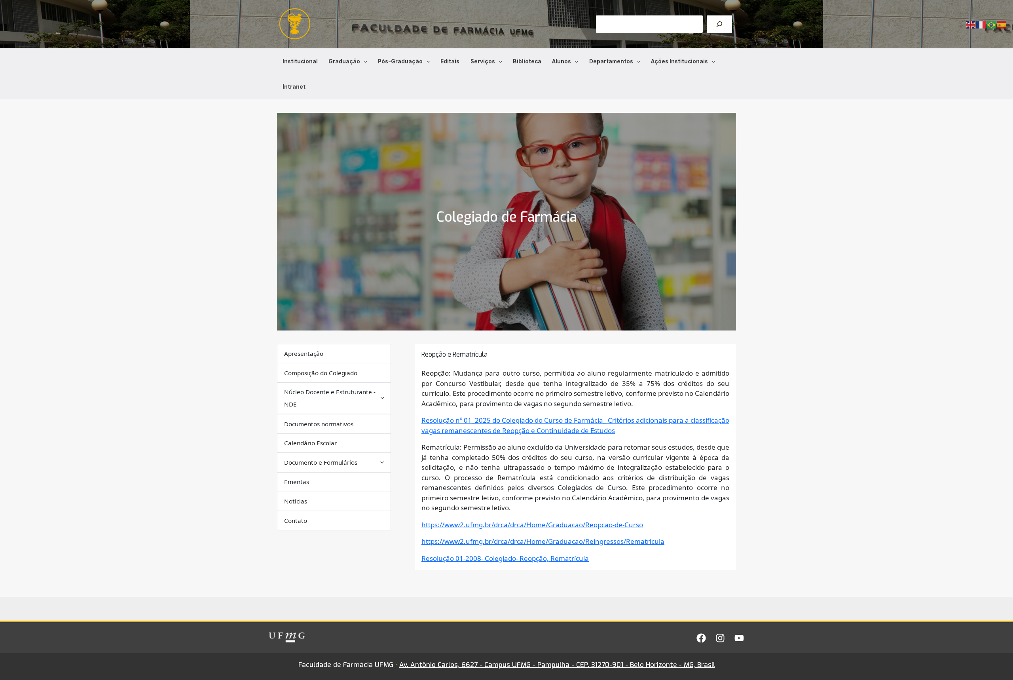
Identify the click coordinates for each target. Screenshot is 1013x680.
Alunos (561, 61)
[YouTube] (739, 638)
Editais (449, 61)
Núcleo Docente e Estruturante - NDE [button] (330, 398)
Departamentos (611, 61)
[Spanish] (1002, 24)
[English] (971, 24)
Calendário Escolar (310, 443)
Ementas (296, 482)
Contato (295, 520)
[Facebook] (701, 638)
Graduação (344, 61)
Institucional (300, 61)
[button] (363, 61)
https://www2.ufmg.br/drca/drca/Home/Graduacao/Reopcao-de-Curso (532, 524)
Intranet (294, 87)
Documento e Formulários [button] (320, 462)
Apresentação (303, 353)
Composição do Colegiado (320, 373)
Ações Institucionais (679, 61)
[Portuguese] (991, 24)
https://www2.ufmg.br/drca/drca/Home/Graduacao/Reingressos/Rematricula (542, 541)
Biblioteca (527, 61)
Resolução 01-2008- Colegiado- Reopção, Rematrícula (505, 558)
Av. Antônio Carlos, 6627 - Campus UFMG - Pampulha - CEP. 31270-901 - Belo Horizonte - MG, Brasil (557, 664)
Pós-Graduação (400, 61)
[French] (981, 24)
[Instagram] (720, 638)
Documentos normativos (318, 424)
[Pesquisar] (719, 24)
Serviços (482, 61)
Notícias (295, 501)
